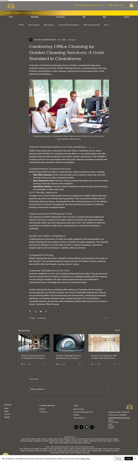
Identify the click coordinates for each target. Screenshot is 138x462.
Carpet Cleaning (33, 25)
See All (117, 330)
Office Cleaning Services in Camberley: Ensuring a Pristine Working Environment (33, 356)
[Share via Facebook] (30, 311)
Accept (128, 458)
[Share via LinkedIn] (41, 311)
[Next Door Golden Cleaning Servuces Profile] (87, 427)
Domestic (42, 409)
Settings (118, 458)
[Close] (135, 458)
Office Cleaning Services (91, 25)
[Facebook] (81, 427)
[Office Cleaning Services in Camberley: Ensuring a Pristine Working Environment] (34, 343)
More (106, 25)
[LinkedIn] (76, 427)
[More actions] (107, 39)
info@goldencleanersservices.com (119, 418)
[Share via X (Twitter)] (35, 311)
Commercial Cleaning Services (68, 25)
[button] (131, 5)
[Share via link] (46, 311)
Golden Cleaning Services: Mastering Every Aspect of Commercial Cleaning (69, 356)
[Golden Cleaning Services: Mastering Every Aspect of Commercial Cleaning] (69, 343)
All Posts (21, 25)
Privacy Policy (85, 458)
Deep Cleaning (49, 25)
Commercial (43, 412)
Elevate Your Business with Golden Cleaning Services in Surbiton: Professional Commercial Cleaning (104, 356)
